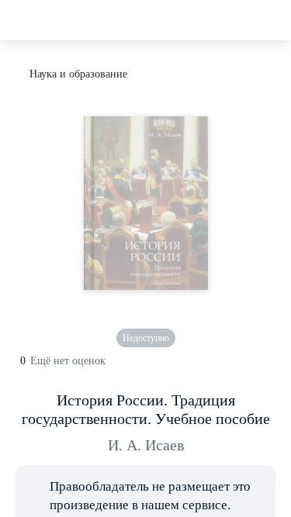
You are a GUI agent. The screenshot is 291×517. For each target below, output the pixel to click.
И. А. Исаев (146, 444)
